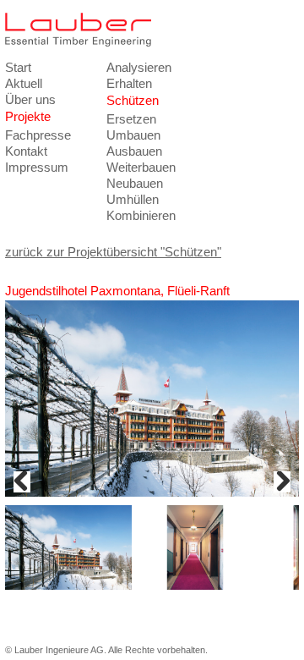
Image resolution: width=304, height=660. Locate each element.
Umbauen (133, 135)
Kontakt (26, 151)
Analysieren (138, 67)
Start (18, 67)
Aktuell (23, 83)
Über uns (30, 99)
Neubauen (134, 183)
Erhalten (129, 83)
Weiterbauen (141, 167)
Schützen (132, 100)
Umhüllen (132, 199)
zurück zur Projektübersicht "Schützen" (113, 252)
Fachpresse (38, 135)
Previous (22, 481)
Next (282, 481)
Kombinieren (141, 215)
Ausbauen (134, 151)
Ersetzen (131, 119)
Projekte (28, 116)
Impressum (36, 167)
